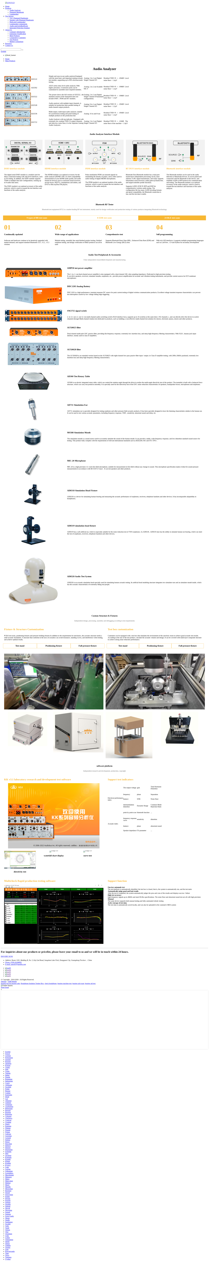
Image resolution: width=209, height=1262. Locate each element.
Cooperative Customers (18, 38)
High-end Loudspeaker (17, 22)
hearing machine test (64, 983)
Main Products (15, 36)
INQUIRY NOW (7, 956)
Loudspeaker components (18, 24)
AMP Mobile (12, 981)
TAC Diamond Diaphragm (19, 18)
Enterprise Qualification (18, 34)
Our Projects (14, 40)
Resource (8, 43)
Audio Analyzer (15, 10)
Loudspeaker (14, 14)
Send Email (5, 987)
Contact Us (9, 45)
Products (8, 8)
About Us (8, 30)
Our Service (9, 16)
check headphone (51, 983)
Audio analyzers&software (19, 26)
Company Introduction (17, 32)
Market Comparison (16, 42)
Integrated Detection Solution (20, 28)
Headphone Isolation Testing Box (32, 983)
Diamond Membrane (17, 12)
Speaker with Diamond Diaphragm (22, 20)
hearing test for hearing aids (10, 983)
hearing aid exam (78, 983)
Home (7, 6)
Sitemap (3, 981)
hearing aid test (90, 983)
